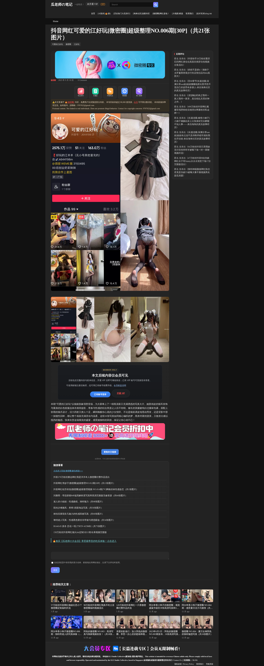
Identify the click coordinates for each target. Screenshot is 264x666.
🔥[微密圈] (69, 102)
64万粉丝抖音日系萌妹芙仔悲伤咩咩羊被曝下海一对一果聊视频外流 (192, 150)
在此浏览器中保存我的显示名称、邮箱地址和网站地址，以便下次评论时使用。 (88, 563)
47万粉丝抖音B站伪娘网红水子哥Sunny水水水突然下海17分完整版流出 (192, 161)
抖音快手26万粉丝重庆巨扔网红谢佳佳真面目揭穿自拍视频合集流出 (192, 61)
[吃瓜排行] (80, 92)
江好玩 (76, 44)
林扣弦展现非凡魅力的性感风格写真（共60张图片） (78, 514)
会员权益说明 (120, 385)
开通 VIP (121, 393)
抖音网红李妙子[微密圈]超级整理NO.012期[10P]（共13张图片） (84, 483)
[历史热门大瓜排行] (121, 14)
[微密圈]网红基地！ (160, 14)
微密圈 (68, 44)
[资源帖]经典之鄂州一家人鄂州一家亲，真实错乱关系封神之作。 (191, 98)
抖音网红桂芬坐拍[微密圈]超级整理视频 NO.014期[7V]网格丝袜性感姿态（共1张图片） (95, 489)
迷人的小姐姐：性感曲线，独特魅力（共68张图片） (78, 501)
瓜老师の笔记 (61, 4)
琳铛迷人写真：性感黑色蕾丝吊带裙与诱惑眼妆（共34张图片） (84, 520)
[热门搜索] (139, 92)
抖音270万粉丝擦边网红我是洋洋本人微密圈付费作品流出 (81, 477)
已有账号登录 (100, 394)
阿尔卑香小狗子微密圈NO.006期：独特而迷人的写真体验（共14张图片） (66, 634)
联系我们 (189, 14)
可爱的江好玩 (57, 44)
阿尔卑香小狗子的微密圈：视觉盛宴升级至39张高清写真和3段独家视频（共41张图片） (164, 608)
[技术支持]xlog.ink (204, 14)
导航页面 (209, 664)
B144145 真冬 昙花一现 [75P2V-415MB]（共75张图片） (80, 526)
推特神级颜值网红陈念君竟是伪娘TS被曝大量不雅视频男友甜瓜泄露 (192, 172)
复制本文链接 (110, 452)
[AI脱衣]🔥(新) (104, 14)
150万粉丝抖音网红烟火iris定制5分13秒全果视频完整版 (80, 532)
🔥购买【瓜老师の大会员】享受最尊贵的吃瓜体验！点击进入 (84, 541)
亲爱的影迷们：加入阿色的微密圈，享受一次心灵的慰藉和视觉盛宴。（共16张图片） (131, 634)
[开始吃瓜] (110, 92)
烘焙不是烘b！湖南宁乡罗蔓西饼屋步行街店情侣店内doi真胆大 (192, 73)
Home (55, 21)
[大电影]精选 (177, 14)
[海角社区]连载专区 (141, 14)
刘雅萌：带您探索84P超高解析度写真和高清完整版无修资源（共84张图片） (90, 495)
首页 (93, 14)
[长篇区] (95, 92)
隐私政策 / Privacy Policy (184, 664)
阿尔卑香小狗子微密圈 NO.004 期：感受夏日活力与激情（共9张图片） (196, 608)
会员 (136, 102)
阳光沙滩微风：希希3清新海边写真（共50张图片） (78, 508)
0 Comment (82, 80)
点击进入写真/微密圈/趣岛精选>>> (68, 471)
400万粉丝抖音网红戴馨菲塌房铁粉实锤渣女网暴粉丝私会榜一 (191, 109)
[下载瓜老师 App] (102, 4)
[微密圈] (124, 92)
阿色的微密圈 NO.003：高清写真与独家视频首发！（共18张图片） (99, 634)
